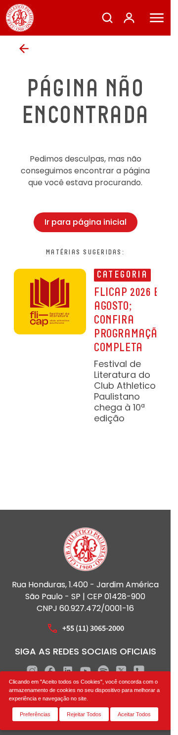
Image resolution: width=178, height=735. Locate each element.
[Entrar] (129, 18)
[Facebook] (50, 671)
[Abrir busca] (107, 18)
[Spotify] (103, 671)
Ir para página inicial (85, 222)
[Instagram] (32, 671)
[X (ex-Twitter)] (121, 671)
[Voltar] (24, 48)
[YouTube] (85, 671)
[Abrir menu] (157, 18)
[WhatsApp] (139, 671)
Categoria (122, 275)
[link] (91, 346)
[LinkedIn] (68, 671)
